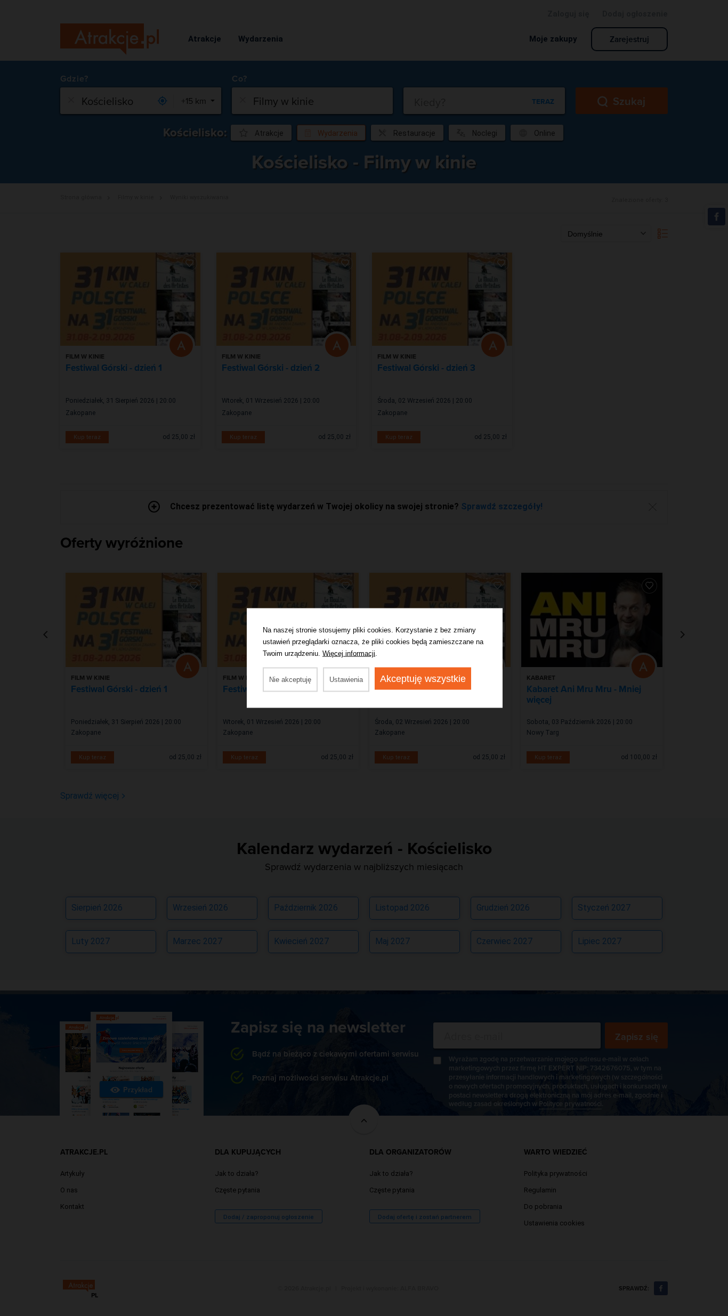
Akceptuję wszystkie (423, 678)
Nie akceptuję (290, 680)
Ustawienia (346, 680)
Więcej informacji (348, 653)
